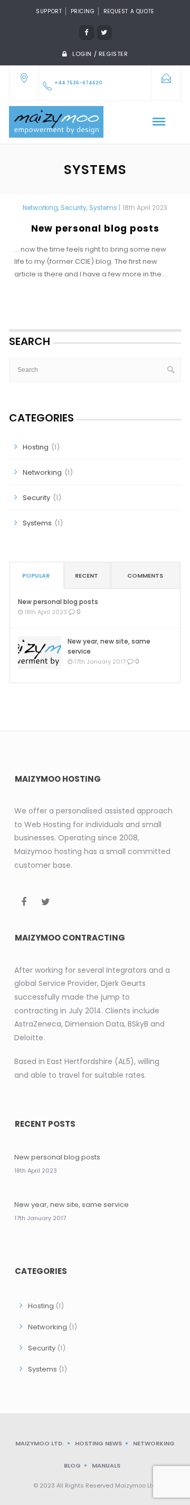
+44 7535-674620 (78, 83)
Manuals (106, 1465)
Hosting (36, 447)
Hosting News (98, 1443)
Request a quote (128, 11)
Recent (86, 575)
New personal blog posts (95, 228)
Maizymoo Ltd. (39, 1443)
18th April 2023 (144, 207)
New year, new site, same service (109, 646)
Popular (36, 575)
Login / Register (100, 54)
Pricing (83, 11)
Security (74, 208)
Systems (103, 208)
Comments (145, 575)
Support (49, 11)
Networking (40, 208)
